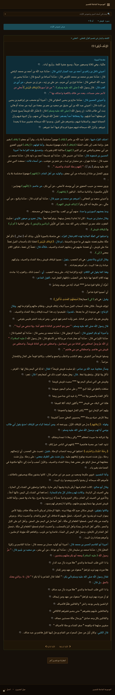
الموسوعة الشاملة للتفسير (102, 689)
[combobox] (57, 14)
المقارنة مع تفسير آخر (57, 660)
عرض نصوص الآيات (57, 27)
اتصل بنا (7, 689)
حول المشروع (21, 689)
